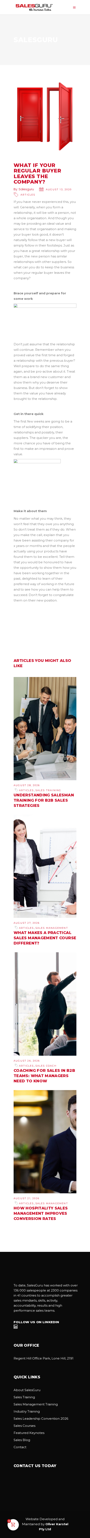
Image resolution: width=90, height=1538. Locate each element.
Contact (20, 1447)
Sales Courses (24, 1426)
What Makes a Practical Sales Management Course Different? (45, 938)
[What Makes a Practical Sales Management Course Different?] (45, 866)
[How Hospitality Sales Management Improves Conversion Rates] (45, 1141)
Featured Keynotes (29, 1433)
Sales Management (51, 927)
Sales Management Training (36, 1404)
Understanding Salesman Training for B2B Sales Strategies (44, 800)
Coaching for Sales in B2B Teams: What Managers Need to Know (44, 1075)
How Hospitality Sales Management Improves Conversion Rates (41, 1213)
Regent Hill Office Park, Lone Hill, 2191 (43, 1358)
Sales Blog (22, 1440)
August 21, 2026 (26, 1198)
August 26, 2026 (27, 1060)
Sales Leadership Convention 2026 (41, 1419)
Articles (28, 194)
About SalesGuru (27, 1390)
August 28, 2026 (27, 785)
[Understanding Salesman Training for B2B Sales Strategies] (45, 728)
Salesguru (26, 189)
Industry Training (27, 1411)
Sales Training (48, 790)
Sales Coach (46, 1065)
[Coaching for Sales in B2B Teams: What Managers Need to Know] (45, 1003)
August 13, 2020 (59, 189)
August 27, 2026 (27, 922)
